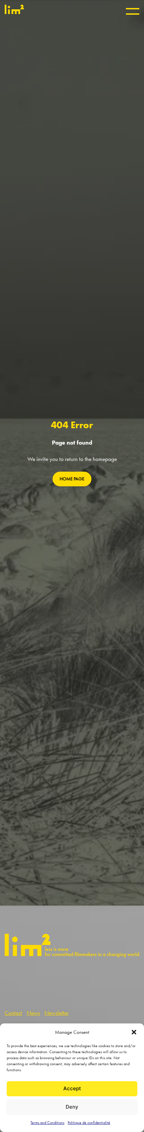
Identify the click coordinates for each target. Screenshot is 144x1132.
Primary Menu (132, 11)
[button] (134, 1032)
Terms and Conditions (47, 1122)
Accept (72, 1088)
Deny (72, 1107)
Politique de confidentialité (89, 1122)
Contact (13, 1012)
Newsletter (57, 1012)
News (33, 1012)
